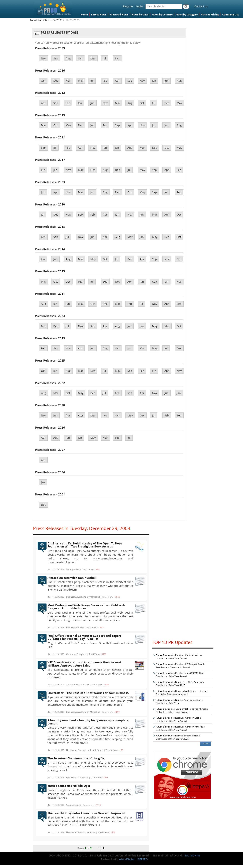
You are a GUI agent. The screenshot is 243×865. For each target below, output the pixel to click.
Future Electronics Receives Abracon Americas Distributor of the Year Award (180, 728)
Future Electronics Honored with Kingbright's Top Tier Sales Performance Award (181, 692)
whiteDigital (126, 859)
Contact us (201, 6)
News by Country (162, 14)
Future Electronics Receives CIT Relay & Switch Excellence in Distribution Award (180, 666)
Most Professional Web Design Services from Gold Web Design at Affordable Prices (86, 606)
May (80, 80)
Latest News (98, 14)
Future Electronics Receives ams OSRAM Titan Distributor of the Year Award (180, 674)
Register (128, 6)
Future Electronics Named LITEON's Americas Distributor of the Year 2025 (180, 683)
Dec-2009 (56, 20)
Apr (117, 80)
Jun (166, 80)
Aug (68, 58)
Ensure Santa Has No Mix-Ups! (68, 786)
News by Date (140, 14)
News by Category (187, 14)
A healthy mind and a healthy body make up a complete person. (88, 721)
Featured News (119, 14)
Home (84, 14)
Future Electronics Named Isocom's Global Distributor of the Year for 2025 (178, 737)
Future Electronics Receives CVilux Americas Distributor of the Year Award (179, 657)
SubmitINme (192, 855)
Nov (43, 58)
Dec (117, 58)
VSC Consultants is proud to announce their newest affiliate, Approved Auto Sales (84, 663)
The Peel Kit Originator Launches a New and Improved (86, 813)
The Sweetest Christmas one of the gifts (75, 758)
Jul (104, 58)
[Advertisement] (182, 579)
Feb (105, 80)
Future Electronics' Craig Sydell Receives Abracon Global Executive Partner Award (182, 710)
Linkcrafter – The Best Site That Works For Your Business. (88, 693)
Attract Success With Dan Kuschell (72, 578)
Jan (154, 80)
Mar (92, 58)
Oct (80, 58)
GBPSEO (142, 859)
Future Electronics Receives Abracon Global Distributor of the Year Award (178, 719)
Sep (55, 58)
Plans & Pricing (210, 14)
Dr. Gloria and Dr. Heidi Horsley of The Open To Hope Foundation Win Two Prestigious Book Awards (84, 544)
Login (139, 6)
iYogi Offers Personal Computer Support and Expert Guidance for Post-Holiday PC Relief (84, 637)
